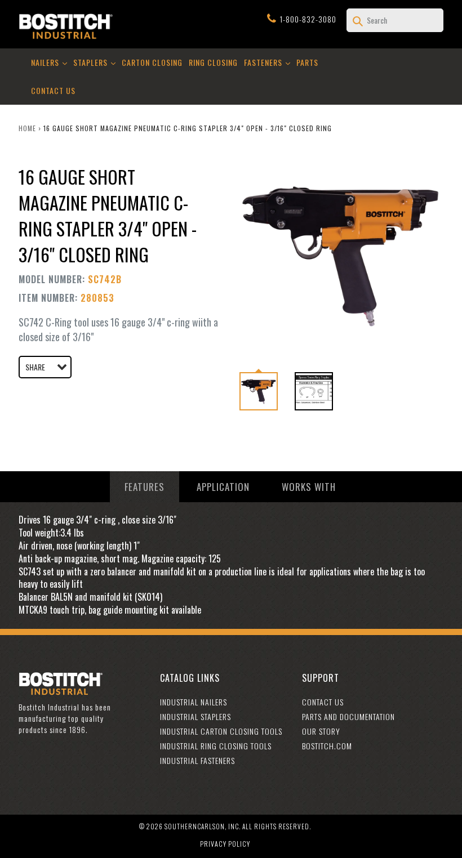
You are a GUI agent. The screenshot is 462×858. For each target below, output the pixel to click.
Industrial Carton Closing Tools (221, 731)
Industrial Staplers (195, 716)
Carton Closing (152, 62)
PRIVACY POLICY (225, 843)
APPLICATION (223, 487)
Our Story (321, 731)
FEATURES (145, 487)
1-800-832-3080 (308, 19)
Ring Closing (213, 62)
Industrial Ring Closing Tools (216, 746)
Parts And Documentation (348, 716)
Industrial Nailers (193, 702)
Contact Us (53, 90)
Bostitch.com (327, 746)
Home (27, 128)
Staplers (95, 62)
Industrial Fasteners (197, 760)
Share (35, 367)
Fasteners (268, 62)
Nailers (50, 62)
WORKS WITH (309, 487)
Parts (307, 62)
